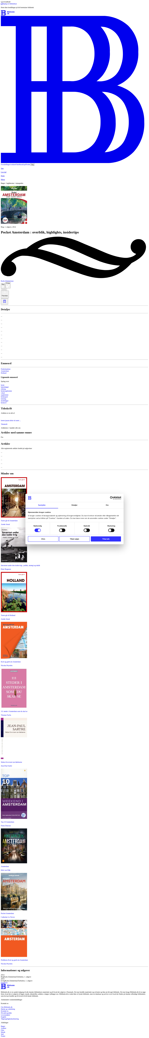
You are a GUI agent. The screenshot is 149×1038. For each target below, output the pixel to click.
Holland (3, 373)
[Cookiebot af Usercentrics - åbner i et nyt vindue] (111, 498)
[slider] (74, 207)
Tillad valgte (74, 539)
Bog (3, 284)
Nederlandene (5, 369)
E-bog (8, 283)
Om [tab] (107, 505)
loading (4, 289)
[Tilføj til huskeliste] (4, 301)
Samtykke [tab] (42, 505)
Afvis (43, 539)
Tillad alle (106, 539)
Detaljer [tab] (75, 505)
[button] (74, 976)
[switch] (62, 530)
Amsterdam (5, 371)
